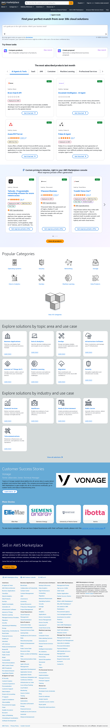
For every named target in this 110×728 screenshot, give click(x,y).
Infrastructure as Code (27, 682)
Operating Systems (44, 601)
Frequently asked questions (47, 707)
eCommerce (24, 599)
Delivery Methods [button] (26, 7)
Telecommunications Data (28, 659)
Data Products (6, 599)
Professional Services (46, 670)
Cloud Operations (26, 612)
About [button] (3, 7)
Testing (23, 696)
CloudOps (5, 593)
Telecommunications (8, 663)
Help (107, 10)
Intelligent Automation (45, 649)
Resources (42, 685)
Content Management (27, 593)
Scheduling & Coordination (10, 718)
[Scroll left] (7, 71)
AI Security (5, 678)
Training (41, 683)
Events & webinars (44, 696)
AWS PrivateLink (7, 668)
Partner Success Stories (64, 596)
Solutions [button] (39, 7)
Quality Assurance (7, 710)
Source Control (25, 693)
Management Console (63, 638)
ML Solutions (43, 651)
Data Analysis (6, 691)
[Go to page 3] (57, 236)
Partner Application (63, 593)
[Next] (104, 204)
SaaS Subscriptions (63, 630)
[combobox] (47, 3)
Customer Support (7, 689)
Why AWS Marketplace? (64, 604)
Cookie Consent (25, 726)
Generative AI (6, 607)
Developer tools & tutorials (47, 691)
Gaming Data (24, 633)
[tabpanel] (55, 76)
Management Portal (63, 585)
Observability (6, 702)
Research (5, 712)
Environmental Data (26, 627)
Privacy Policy (15, 726)
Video (40, 667)
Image (41, 646)
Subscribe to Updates (63, 643)
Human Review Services (46, 643)
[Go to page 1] (53, 236)
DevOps (4, 601)
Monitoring (24, 690)
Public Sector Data (26, 648)
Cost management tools (64, 614)
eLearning (23, 601)
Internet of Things (7, 612)
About (59, 598)
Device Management (45, 620)
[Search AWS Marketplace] (71, 3)
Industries (24, 698)
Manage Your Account (64, 635)
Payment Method (62, 648)
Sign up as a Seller (62, 588)
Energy (4, 628)
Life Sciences (6, 644)
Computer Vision (44, 635)
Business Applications (8, 591)
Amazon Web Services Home (94, 10)
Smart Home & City (44, 628)
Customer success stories (46, 702)
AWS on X (43, 577)
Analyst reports (43, 699)
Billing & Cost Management (65, 640)
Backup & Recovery (44, 585)
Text (40, 665)
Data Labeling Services (45, 638)
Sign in (89, 3)
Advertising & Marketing (9, 625)
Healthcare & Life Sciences (28, 711)
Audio (40, 633)
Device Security (43, 622)
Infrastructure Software (9, 609)
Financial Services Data (27, 630)
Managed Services (44, 678)
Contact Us (60, 664)
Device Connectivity (44, 617)
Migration (5, 620)
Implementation (43, 675)
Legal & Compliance (8, 699)
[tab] (19, 71)
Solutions (5, 582)
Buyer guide (42, 704)
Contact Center (25, 591)
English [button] (80, 3)
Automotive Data (26, 625)
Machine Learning (7, 615)
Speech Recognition (45, 659)
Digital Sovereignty (7, 604)
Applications (42, 614)
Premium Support (44, 680)
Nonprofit (5, 649)
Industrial (5, 641)
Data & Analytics (7, 596)
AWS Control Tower (8, 665)
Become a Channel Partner (59, 10)
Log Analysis (24, 688)
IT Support (5, 697)
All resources (43, 688)
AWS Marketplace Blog (11, 577)
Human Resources (26, 604)
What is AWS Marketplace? (65, 601)
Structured (42, 662)
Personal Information (63, 646)
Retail (3, 657)
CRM (22, 596)
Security (4, 623)
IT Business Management (28, 607)
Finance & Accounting (8, 694)
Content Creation (7, 681)
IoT (40, 609)
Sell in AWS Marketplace (76, 10)
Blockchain (24, 585)
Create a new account (102, 3)
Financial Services (7, 636)
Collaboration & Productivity (29, 588)
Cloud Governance (26, 620)
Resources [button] (50, 7)
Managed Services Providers (10, 617)
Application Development (28, 669)
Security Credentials (63, 656)
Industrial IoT (43, 625)
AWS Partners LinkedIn (29, 577)
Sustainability (6, 660)
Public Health (6, 652)
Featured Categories (64, 627)
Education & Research (27, 703)
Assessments (43, 672)
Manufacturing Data (26, 640)
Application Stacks (26, 674)
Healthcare (5, 638)
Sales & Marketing (7, 715)
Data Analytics (43, 588)
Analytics (41, 611)
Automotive (24, 701)
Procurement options (63, 611)
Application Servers (26, 672)
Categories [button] (13, 7)
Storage (41, 606)
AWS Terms (5, 726)
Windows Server (62, 632)
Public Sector (6, 654)
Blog (40, 694)
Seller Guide (60, 591)
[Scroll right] (102, 71)
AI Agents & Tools (7, 585)
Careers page (89, 593)
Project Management (27, 609)
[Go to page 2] (55, 236)
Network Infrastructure (45, 598)
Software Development (9, 720)
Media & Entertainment (9, 646)
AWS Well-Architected (8, 588)
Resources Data (25, 651)
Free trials (60, 622)
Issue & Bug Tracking (27, 685)
